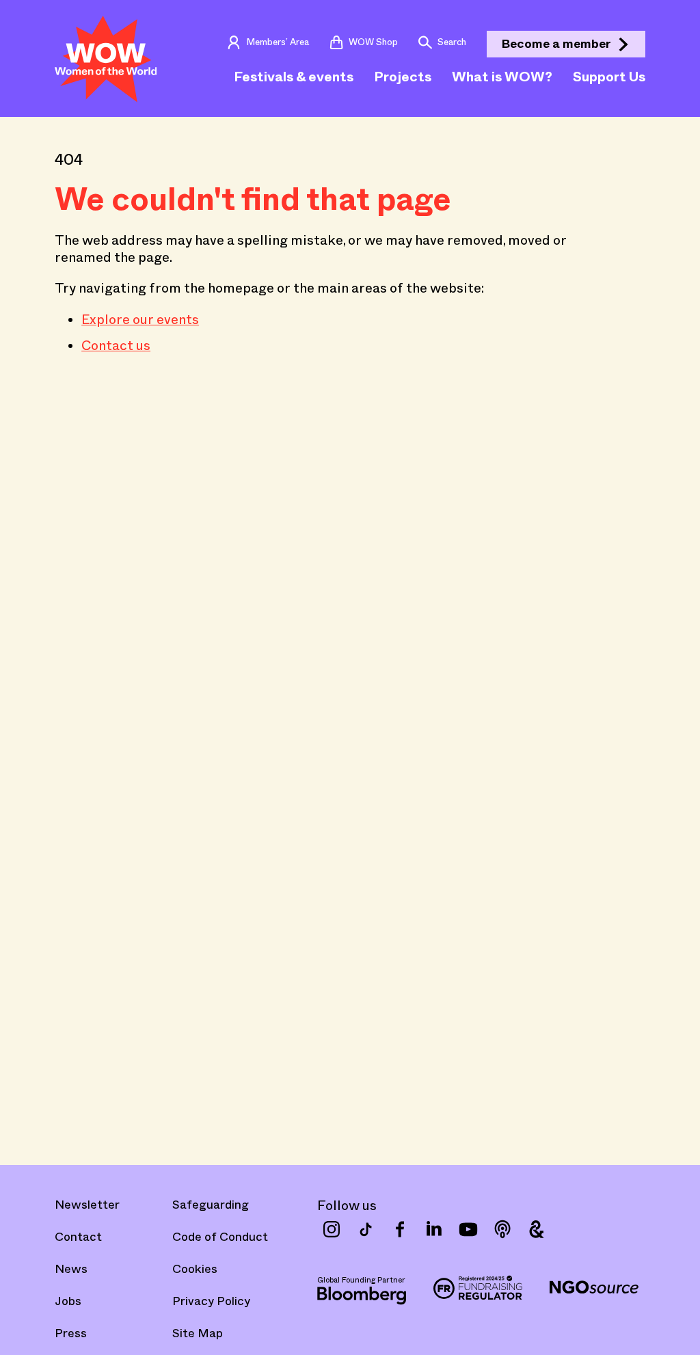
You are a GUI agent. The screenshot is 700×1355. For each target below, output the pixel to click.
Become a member (556, 43)
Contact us (115, 345)
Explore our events (140, 319)
